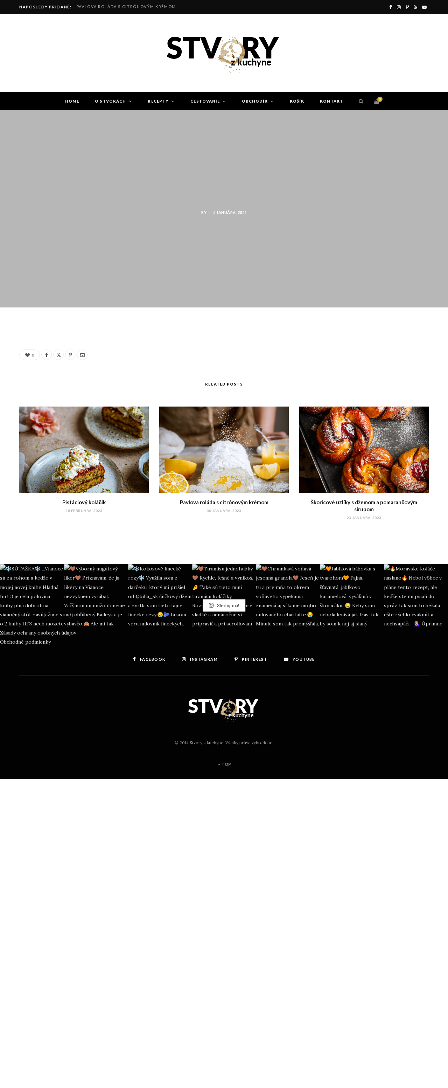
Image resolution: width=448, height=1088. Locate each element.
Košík (297, 101)
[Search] (359, 101)
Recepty (158, 101)
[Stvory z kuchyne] (224, 53)
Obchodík (255, 101)
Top (226, 764)
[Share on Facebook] (28, 353)
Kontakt (331, 101)
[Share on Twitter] (28, 371)
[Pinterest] (70, 354)
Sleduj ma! (227, 605)
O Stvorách (110, 101)
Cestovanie (205, 101)
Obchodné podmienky (25, 642)
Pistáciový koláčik (84, 502)
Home (72, 101)
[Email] (82, 354)
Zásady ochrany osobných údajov (38, 633)
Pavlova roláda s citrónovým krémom (126, 6)
